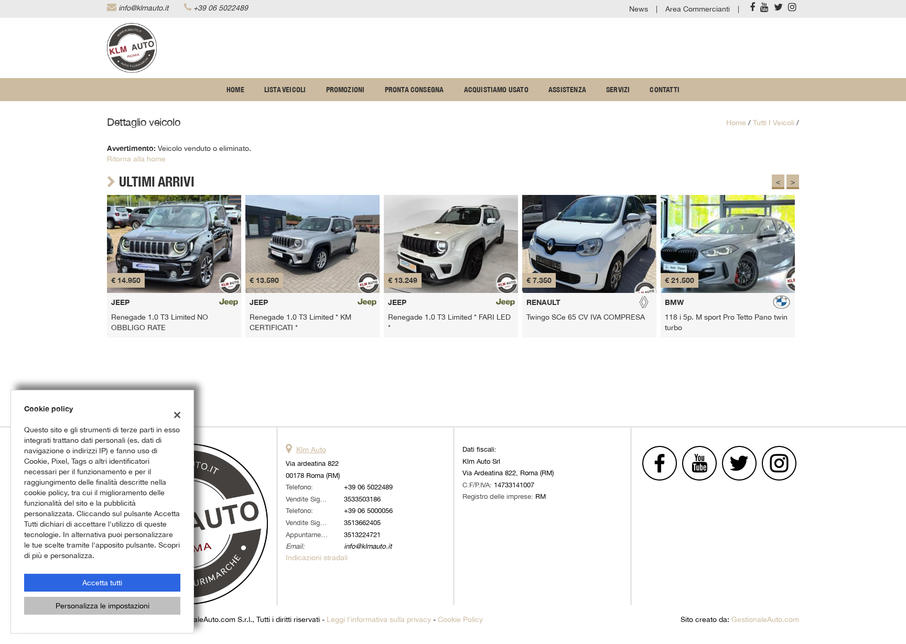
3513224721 (362, 534)
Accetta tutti (102, 582)
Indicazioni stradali (317, 557)
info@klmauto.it (143, 8)
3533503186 (362, 499)
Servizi (618, 89)
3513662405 (362, 522)
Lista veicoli (285, 89)
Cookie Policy (460, 619)
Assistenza (567, 89)
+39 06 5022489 (220, 8)
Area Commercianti (697, 9)
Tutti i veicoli (773, 122)
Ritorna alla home (136, 159)
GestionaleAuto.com (765, 619)
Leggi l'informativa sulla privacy (379, 619)
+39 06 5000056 (368, 510)
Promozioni (345, 89)
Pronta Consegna (414, 89)
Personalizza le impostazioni (102, 606)
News (638, 9)
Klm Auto (311, 449)
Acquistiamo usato (496, 89)
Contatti (665, 89)
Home (235, 89)
